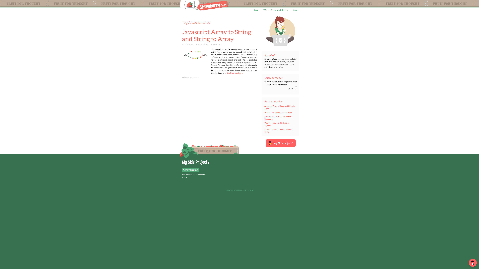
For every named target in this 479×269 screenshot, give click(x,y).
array (215, 44)
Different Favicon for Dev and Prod (278, 112)
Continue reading (235, 73)
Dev (295, 10)
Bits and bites (203, 44)
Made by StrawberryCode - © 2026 (239, 190)
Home (255, 10)
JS (219, 44)
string (223, 44)
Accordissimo (190, 169)
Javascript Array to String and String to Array (216, 35)
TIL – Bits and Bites (275, 10)
